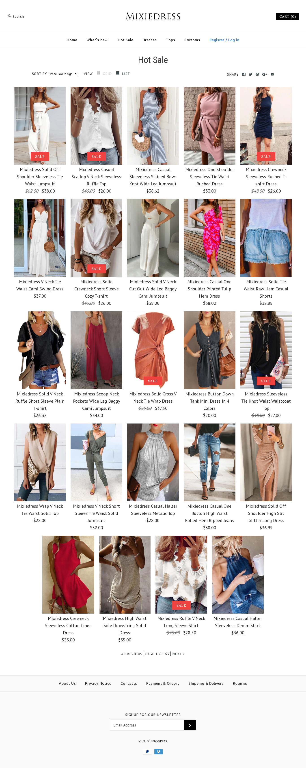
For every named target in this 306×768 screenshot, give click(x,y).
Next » (178, 654)
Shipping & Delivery (206, 683)
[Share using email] (272, 74)
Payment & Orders (162, 683)
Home (72, 40)
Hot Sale (125, 40)
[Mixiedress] (153, 8)
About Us (67, 683)
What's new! (97, 40)
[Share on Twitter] (250, 74)
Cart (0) (287, 16)
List (126, 73)
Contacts (129, 683)
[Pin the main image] (257, 74)
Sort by (39, 73)
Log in (233, 40)
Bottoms (192, 40)
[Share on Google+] (264, 74)
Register (216, 40)
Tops (170, 40)
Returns (240, 683)
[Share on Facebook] (244, 74)
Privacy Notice (98, 683)
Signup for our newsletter (153, 714)
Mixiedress (159, 741)
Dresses (149, 40)
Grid (108, 73)
